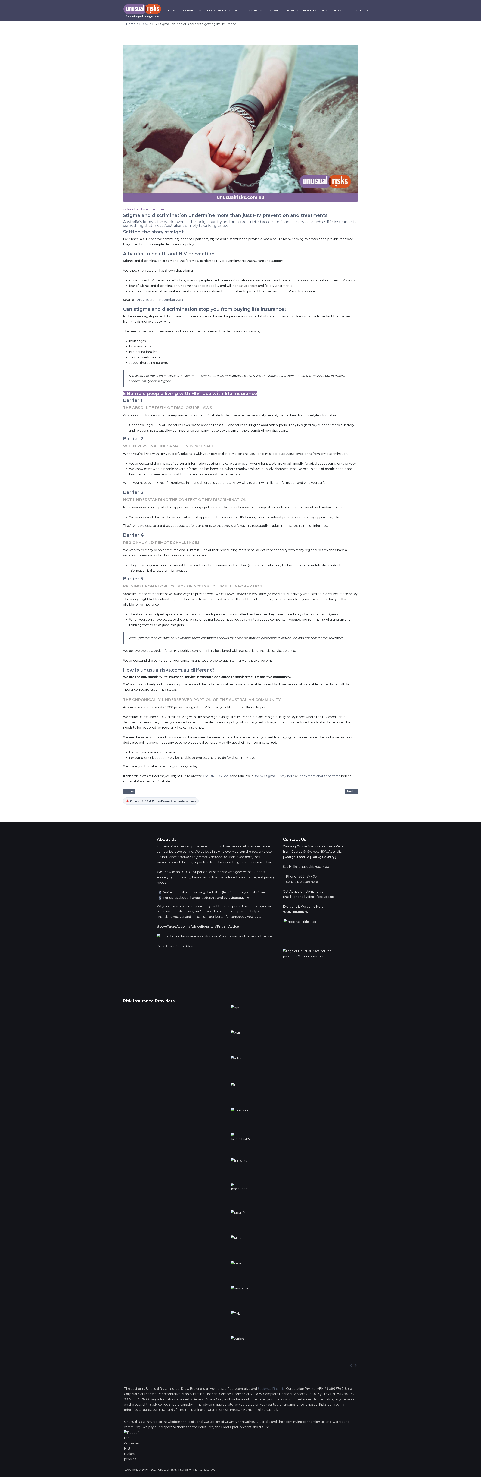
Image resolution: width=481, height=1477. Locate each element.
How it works (247, 41)
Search (361, 10)
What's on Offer (249, 33)
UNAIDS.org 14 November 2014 (160, 300)
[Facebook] (377, 10)
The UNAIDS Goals (217, 776)
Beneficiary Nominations (204, 285)
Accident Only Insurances (201, 185)
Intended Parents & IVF (204, 246)
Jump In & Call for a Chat (295, 61)
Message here (307, 882)
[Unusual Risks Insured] (142, 11)
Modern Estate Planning (201, 265)
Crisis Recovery (200, 106)
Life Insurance (201, 58)
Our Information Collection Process (295, 48)
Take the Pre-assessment (293, 74)
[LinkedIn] (382, 10)
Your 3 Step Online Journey (295, 35)
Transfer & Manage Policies (201, 302)
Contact (338, 10)
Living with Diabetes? (253, 100)
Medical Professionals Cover (203, 164)
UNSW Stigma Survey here (273, 776)
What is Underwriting (253, 63)
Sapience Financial (272, 1388)
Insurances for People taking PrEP (203, 143)
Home (173, 10)
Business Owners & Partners (202, 204)
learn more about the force (319, 776)
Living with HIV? (249, 91)
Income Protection (203, 93)
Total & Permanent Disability (201, 75)
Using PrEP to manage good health (254, 111)
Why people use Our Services (252, 52)
